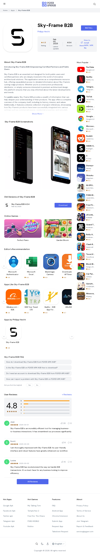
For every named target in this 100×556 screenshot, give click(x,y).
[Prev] (9, 156)
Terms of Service (84, 511)
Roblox (30, 526)
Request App (57, 526)
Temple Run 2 (33, 511)
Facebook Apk (9, 511)
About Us (81, 516)
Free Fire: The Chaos (36, 516)
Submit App (57, 521)
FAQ (53, 505)
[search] (94, 4)
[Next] (66, 156)
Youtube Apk (8, 526)
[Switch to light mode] (42, 543)
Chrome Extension (60, 516)
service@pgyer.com (85, 531)
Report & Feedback (85, 526)
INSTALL (89, 28)
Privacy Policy (82, 505)
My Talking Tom (34, 505)
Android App (57, 511)
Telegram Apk (9, 521)
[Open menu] (4, 3)
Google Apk (8, 505)
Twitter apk (8, 516)
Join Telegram (82, 521)
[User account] (47, 543)
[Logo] (49, 4)
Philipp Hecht (44, 31)
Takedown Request (60, 531)
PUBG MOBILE (33, 521)
